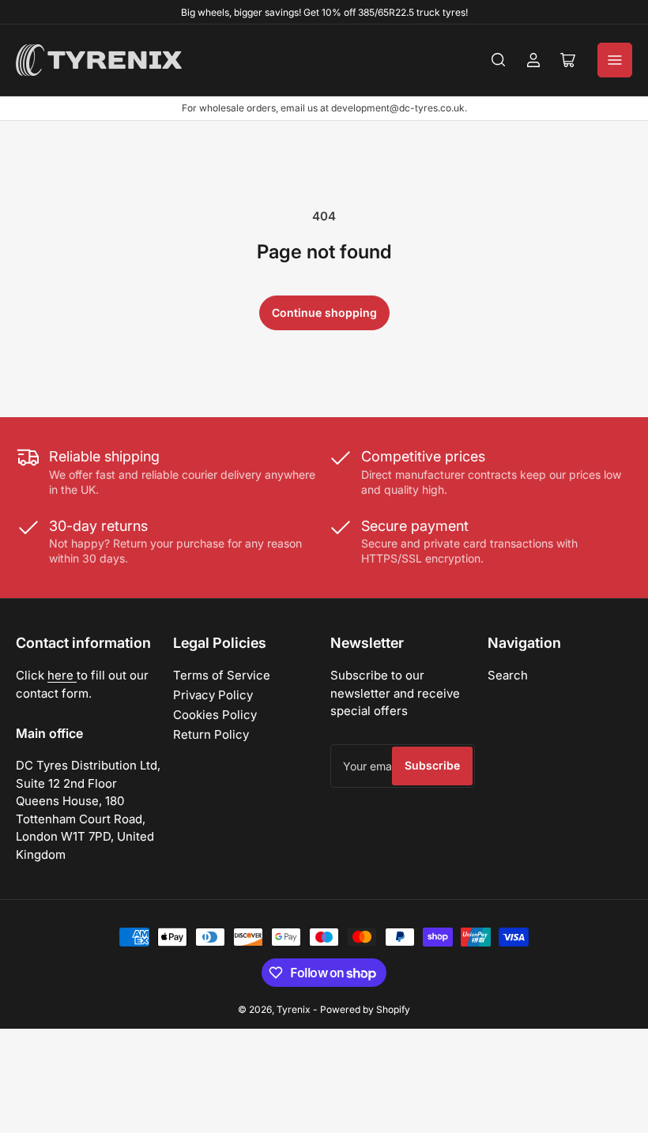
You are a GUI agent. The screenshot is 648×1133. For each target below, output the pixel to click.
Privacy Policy (213, 694)
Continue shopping (324, 312)
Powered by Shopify (365, 1009)
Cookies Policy (215, 714)
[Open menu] (614, 60)
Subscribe (432, 765)
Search (508, 675)
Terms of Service (221, 675)
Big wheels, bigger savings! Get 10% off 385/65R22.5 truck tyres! (324, 12)
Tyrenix (294, 1009)
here (62, 675)
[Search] (498, 60)
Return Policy (211, 734)
